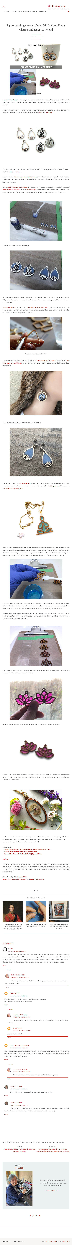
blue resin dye (31, 189)
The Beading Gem (56, 6)
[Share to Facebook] (34, 890)
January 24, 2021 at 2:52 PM (18, 1105)
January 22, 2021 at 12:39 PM (22, 1030)
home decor (43, 11)
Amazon (49, 112)
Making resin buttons (10, 100)
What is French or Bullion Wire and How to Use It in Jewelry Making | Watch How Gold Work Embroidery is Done (13, 927)
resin (42, 36)
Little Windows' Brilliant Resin (18, 187)
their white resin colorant (11, 189)
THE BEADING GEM (19, 877)
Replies (9, 970)
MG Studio (66, 1241)
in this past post (54, 486)
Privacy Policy (7, 1241)
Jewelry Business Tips (37, 879)
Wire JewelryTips (23, 879)
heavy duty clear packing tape (25, 177)
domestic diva (16, 1086)
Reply (4, 965)
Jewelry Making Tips (9, 879)
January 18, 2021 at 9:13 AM (20, 977)
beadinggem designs (30, 11)
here (40, 112)
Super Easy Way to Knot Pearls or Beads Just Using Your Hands (36, 925)
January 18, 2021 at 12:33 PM (19, 1048)
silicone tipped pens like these (37, 307)
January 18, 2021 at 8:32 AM (17, 951)
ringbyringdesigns (24, 483)
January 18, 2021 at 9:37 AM (19, 996)
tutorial (7, 11)
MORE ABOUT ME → (53, 1190)
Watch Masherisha (9, 307)
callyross (14, 993)
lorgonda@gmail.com (19, 1045)
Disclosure (6, 859)
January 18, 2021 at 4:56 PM (21, 1017)
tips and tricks (17, 11)
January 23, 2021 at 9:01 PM (18, 1089)
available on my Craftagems (46, 360)
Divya (10, 948)
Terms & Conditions (18, 1241)
